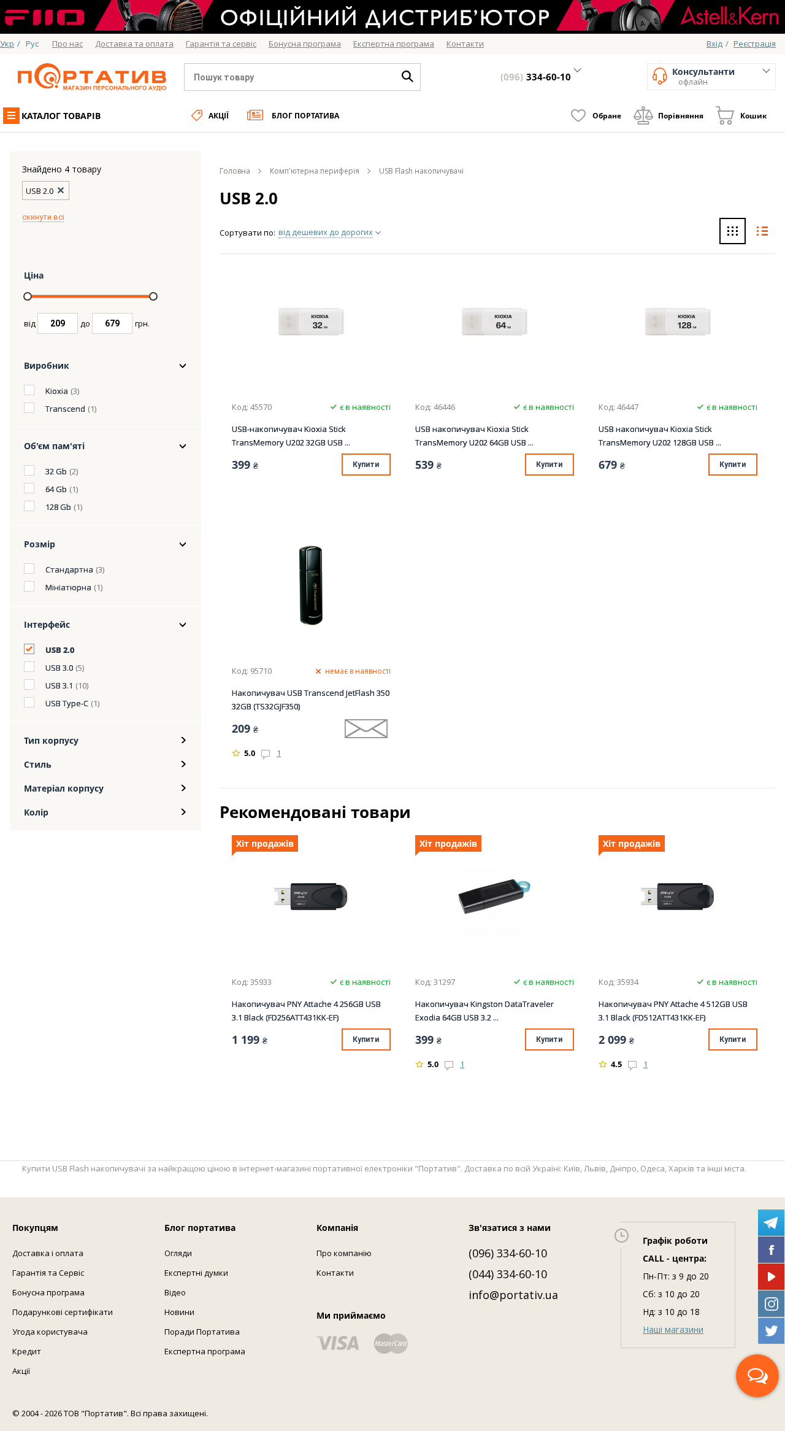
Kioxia (56, 390)
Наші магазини (673, 1329)
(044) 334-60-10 (508, 1274)
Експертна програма (204, 1351)
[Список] (762, 232)
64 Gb (56, 489)
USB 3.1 (59, 685)
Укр (7, 43)
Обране (606, 115)
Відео (175, 1292)
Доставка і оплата (47, 1253)
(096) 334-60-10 (508, 1253)
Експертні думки (196, 1272)
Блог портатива (305, 115)
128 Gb (58, 506)
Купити (366, 464)
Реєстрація (754, 43)
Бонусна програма (48, 1292)
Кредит (26, 1351)
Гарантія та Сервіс (48, 1272)
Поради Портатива (202, 1331)
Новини (179, 1311)
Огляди (178, 1253)
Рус (32, 43)
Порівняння (680, 115)
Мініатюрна (68, 587)
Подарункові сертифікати (62, 1311)
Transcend (65, 408)
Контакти (335, 1272)
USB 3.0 (59, 667)
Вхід (714, 43)
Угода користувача (50, 1331)
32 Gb (56, 471)
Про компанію (344, 1253)
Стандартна (69, 569)
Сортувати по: (247, 232)
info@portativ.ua (513, 1294)
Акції (219, 115)
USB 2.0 (59, 649)
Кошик (753, 115)
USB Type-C (66, 703)
